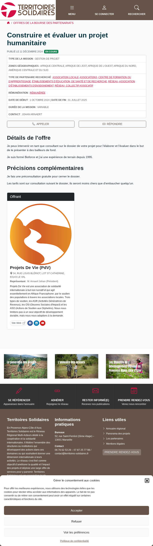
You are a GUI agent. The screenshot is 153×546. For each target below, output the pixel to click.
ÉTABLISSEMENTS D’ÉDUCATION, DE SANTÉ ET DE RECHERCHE (69, 81)
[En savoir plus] (25, 366)
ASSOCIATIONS (88, 77)
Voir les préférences (76, 532)
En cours (51, 51)
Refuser (76, 521)
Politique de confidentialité (74, 541)
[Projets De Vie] (41, 234)
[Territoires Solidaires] (28, 9)
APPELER (42, 124)
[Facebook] (30, 323)
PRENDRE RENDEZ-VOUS (122, 452)
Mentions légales (115, 443)
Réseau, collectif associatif (74, 85)
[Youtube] (42, 323)
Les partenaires (114, 438)
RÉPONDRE (114, 124)
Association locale (66, 77)
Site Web (16, 323)
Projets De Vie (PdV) (30, 267)
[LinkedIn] (36, 323)
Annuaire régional (116, 428)
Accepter (76, 510)
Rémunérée (37, 92)
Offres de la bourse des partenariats (43, 23)
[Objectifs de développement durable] (127, 366)
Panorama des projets (118, 433)
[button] (147, 480)
